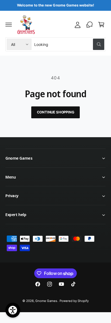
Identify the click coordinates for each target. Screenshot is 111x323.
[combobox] (69, 44)
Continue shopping (55, 112)
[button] (9, 25)
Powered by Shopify (74, 301)
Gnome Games (46, 301)
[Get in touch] (89, 25)
